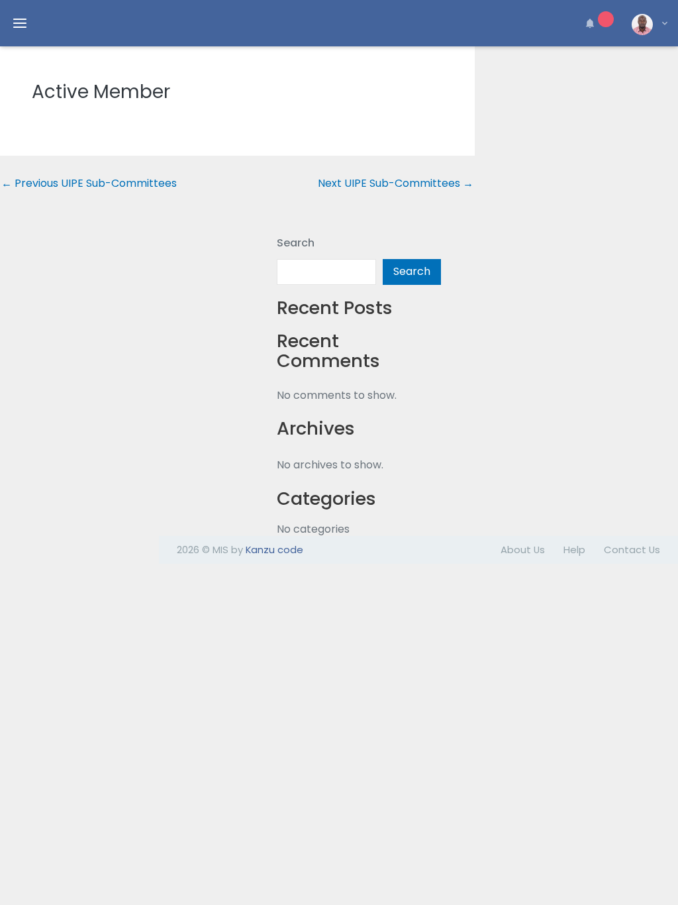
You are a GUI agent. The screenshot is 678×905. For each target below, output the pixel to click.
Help (574, 550)
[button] (597, 23)
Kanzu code (274, 550)
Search (296, 242)
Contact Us (632, 550)
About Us (523, 550)
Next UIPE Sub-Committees (395, 183)
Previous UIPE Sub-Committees (89, 183)
